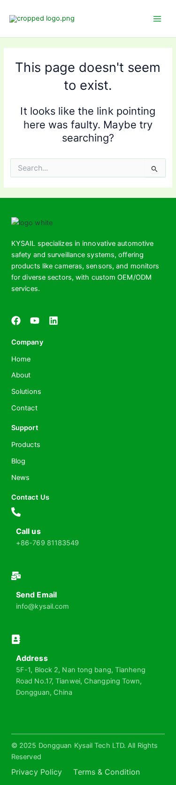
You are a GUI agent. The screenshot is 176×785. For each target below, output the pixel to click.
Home (21, 359)
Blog (18, 461)
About (21, 375)
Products (25, 444)
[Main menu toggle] (157, 18)
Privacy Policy (36, 772)
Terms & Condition (106, 772)
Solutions (26, 391)
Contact (24, 408)
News (20, 477)
